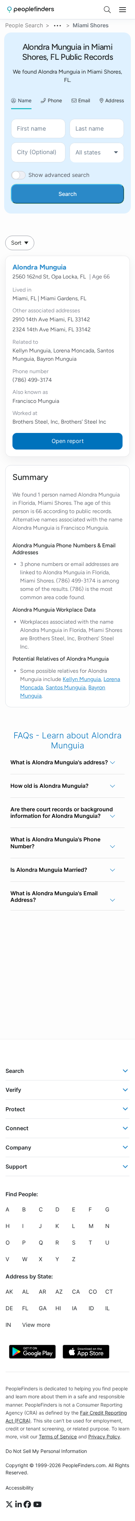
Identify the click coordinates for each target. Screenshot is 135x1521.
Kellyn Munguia (82, 679)
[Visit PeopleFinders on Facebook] (28, 1505)
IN (8, 1325)
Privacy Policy (104, 1436)
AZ (59, 1291)
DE (9, 1308)
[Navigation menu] (122, 10)
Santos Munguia (66, 687)
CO (93, 1291)
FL (25, 1308)
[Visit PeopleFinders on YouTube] (37, 1505)
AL (25, 1291)
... (58, 24)
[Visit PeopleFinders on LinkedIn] (19, 1505)
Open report (68, 440)
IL (107, 1308)
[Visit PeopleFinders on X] (10, 1505)
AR (42, 1291)
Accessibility (20, 1488)
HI (58, 1308)
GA (43, 1308)
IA (74, 1308)
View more (36, 1325)
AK (9, 1291)
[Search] (107, 9)
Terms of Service (58, 1436)
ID (91, 1308)
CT (109, 1291)
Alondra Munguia (39, 267)
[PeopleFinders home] (31, 9)
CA (76, 1291)
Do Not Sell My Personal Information (46, 1451)
